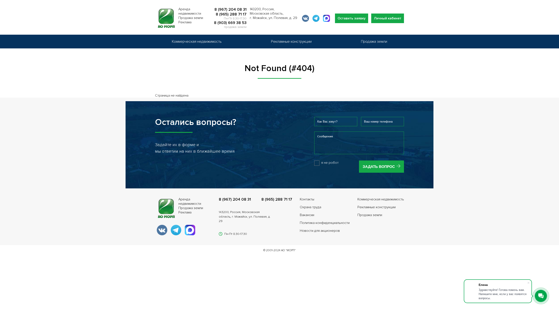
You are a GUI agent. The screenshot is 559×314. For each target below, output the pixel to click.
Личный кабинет (387, 18)
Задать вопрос (379, 167)
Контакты (307, 199)
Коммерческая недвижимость (197, 41)
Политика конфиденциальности (325, 223)
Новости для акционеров (320, 231)
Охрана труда (310, 207)
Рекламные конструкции (291, 41)
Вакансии (307, 215)
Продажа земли (374, 41)
